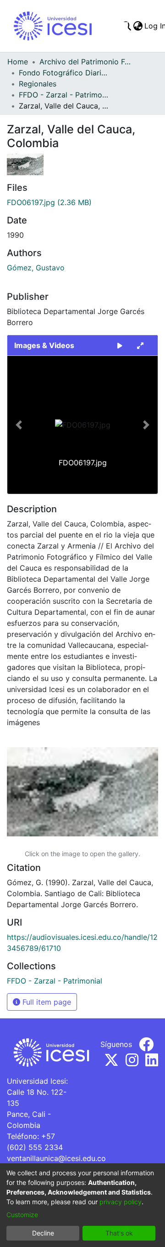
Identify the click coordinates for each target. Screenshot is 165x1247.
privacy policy (120, 1202)
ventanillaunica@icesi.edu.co (56, 1158)
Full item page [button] (45, 1002)
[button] (18, 425)
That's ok (119, 1233)
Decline (43, 1233)
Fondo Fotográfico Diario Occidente (64, 72)
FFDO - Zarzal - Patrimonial (64, 94)
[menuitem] (137, 25)
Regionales (37, 83)
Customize (22, 1214)
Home (17, 61)
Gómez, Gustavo (36, 267)
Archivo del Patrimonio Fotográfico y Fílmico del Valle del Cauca (85, 61)
